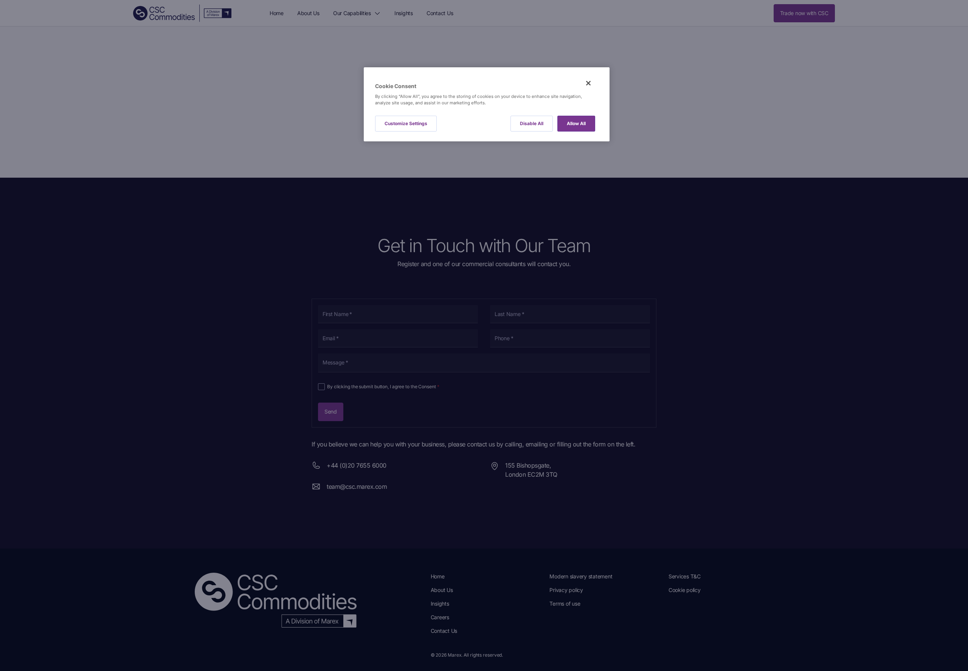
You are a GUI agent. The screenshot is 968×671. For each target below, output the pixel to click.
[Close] (588, 83)
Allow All (576, 123)
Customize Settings (406, 123)
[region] (487, 104)
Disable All (531, 123)
